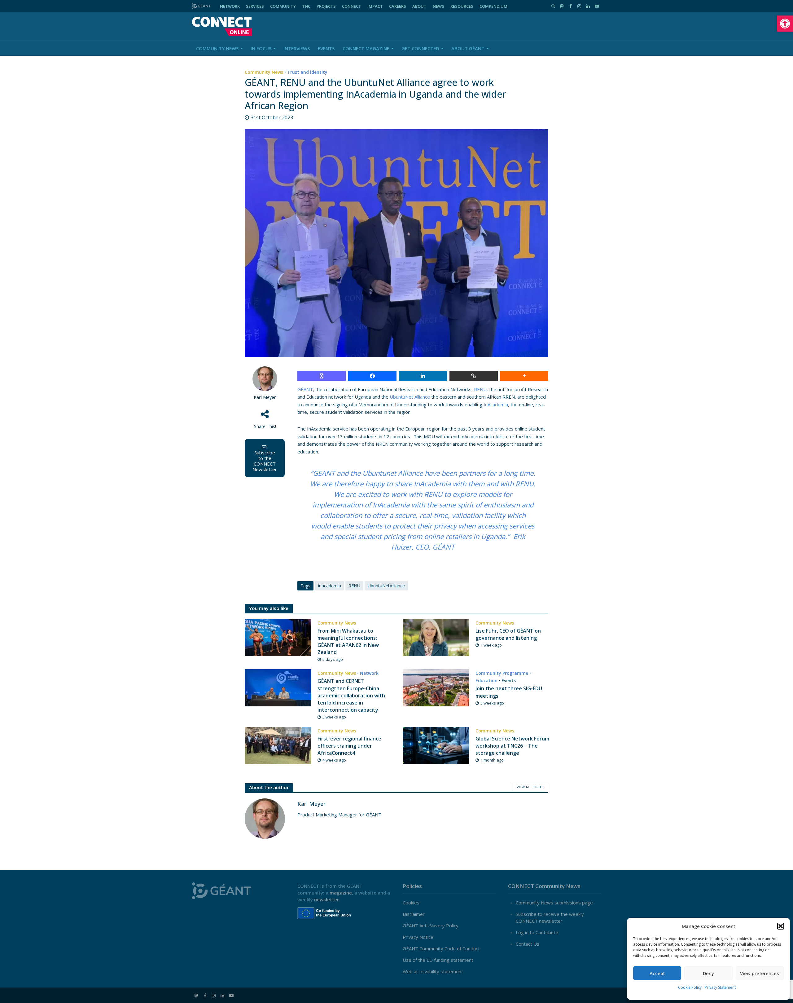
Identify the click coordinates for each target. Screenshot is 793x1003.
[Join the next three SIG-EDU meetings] (436, 687)
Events (326, 48)
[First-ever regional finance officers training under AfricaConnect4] (278, 745)
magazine (341, 893)
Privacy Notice (418, 937)
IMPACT (375, 6)
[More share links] (524, 376)
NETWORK (230, 6)
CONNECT (351, 6)
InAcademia (496, 404)
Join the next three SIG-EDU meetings (508, 692)
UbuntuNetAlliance (386, 586)
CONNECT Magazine (366, 48)
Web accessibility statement (433, 971)
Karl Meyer (265, 397)
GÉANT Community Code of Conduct (441, 948)
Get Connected (420, 48)
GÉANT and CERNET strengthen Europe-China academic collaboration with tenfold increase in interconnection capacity (351, 695)
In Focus (261, 48)
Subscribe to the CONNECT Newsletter (264, 460)
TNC (306, 6)
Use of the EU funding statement (438, 960)
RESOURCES (461, 6)
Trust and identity (307, 72)
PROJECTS (326, 6)
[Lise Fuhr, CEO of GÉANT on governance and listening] (436, 637)
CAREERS (397, 6)
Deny (708, 973)
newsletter (326, 899)
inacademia (329, 586)
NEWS (438, 6)
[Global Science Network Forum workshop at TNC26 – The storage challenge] (436, 745)
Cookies (411, 902)
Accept (657, 973)
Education (486, 680)
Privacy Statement (720, 987)
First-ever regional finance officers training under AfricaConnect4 (349, 745)
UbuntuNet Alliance (410, 397)
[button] (785, 23)
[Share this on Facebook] (372, 376)
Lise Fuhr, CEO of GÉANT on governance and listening (508, 634)
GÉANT (305, 389)
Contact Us (527, 944)
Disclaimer (414, 914)
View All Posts (530, 786)
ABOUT (419, 6)
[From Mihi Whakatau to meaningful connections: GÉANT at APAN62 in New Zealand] (278, 637)
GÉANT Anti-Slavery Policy (430, 925)
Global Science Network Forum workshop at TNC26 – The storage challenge (512, 745)
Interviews (296, 48)
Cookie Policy (690, 987)
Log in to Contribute (537, 932)
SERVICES (255, 6)
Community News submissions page (554, 902)
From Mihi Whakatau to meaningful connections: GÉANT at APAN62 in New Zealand (348, 641)
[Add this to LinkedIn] (423, 376)
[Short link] (473, 376)
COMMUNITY (283, 6)
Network (369, 673)
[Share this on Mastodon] (321, 376)
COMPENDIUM (493, 6)
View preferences (759, 973)
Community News (217, 48)
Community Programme (501, 673)
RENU (480, 389)
